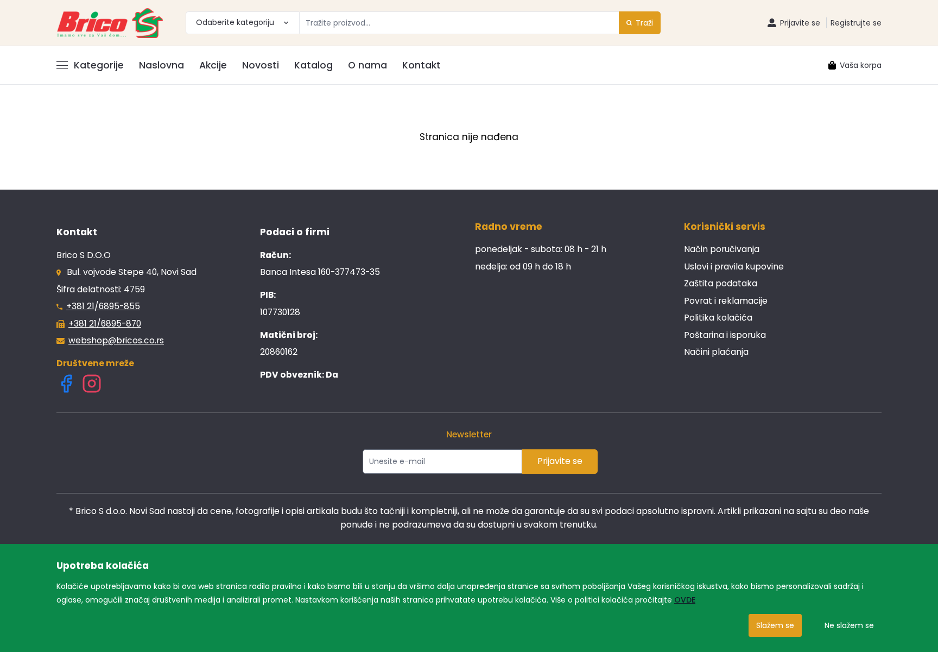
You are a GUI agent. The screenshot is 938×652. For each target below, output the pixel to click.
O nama (367, 65)
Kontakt (421, 65)
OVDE (684, 599)
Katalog (313, 65)
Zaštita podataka (720, 283)
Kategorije (99, 65)
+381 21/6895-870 (104, 323)
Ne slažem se (849, 625)
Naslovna (161, 65)
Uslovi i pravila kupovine (734, 266)
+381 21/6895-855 (103, 306)
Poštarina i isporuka (725, 335)
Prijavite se (559, 461)
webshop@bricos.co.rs (116, 340)
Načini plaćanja (716, 352)
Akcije (213, 65)
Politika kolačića (718, 317)
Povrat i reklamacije (726, 300)
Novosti (260, 65)
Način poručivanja (721, 249)
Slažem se (775, 625)
